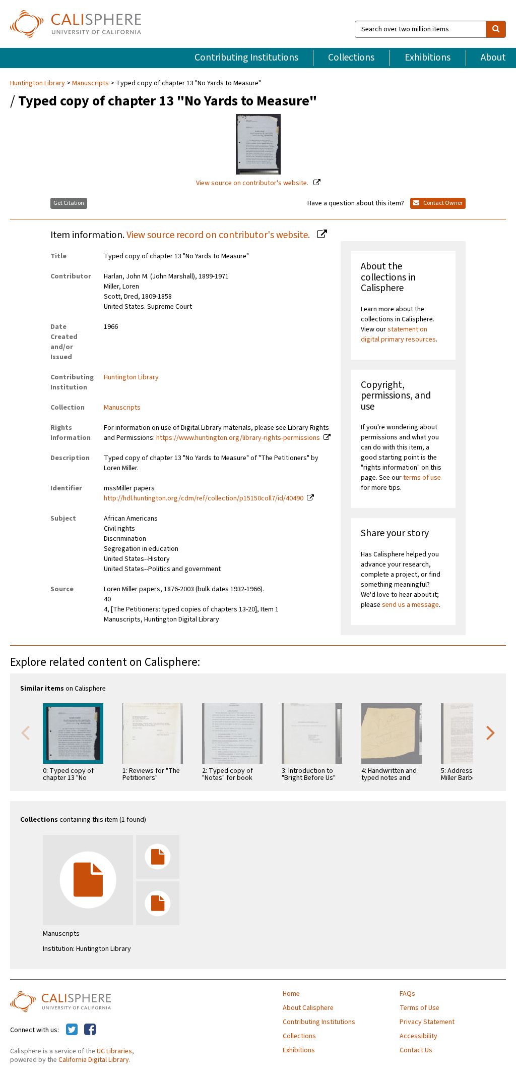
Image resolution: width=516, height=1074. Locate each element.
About (493, 57)
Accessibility (418, 1036)
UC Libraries (114, 1051)
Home (291, 993)
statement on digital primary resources (398, 334)
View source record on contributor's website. (219, 235)
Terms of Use (419, 1007)
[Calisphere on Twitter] (72, 1030)
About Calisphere (308, 1007)
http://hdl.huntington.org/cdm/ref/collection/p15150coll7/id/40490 (203, 498)
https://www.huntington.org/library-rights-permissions (238, 438)
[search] (496, 29)
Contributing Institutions (246, 57)
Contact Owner (442, 203)
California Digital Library (93, 1060)
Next (491, 732)
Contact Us (416, 1050)
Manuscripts (90, 83)
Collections (351, 57)
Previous (25, 732)
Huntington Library (38, 83)
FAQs (407, 993)
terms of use (422, 478)
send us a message (410, 605)
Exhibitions (427, 57)
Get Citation (68, 203)
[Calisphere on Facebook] (90, 1030)
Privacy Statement (427, 1022)
